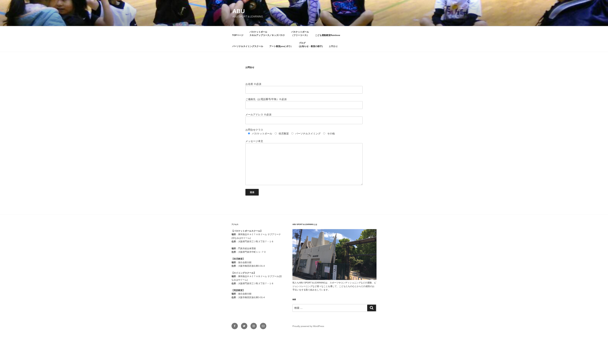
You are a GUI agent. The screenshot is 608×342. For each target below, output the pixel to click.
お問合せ (333, 46)
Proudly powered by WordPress (308, 326)
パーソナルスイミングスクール (247, 46)
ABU (238, 11)
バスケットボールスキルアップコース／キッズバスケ (267, 33)
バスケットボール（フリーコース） (300, 33)
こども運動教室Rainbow (327, 35)
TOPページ (237, 35)
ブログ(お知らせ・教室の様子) (311, 45)
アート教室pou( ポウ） (281, 46)
